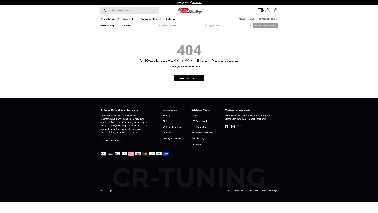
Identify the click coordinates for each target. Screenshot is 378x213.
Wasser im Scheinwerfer (203, 132)
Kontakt (167, 115)
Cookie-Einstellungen (270, 191)
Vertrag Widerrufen (172, 138)
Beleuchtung (107, 19)
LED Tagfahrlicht (199, 127)
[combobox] (129, 10)
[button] (276, 10)
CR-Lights (109, 191)
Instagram (197, 2)
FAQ (251, 18)
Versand (167, 132)
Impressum (239, 191)
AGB (228, 191)
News (242, 18)
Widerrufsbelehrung (172, 127)
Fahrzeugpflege (150, 19)
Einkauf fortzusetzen (189, 78)
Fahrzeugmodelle (267, 18)
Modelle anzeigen (265, 25)
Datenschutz (253, 191)
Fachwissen (197, 144)
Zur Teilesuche (112, 140)
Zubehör (171, 19)
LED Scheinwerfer (200, 121)
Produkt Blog (197, 138)
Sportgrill (128, 19)
